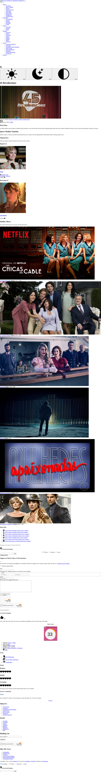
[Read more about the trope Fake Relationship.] (4, 657)
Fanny (1, 171)
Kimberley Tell (4, 174)
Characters (20, 119)
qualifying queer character (63, 563)
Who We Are (6, 706)
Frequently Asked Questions (9, 709)
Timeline (16, 119)
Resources (5, 713)
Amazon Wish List (7, 714)
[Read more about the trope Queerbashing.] (4, 662)
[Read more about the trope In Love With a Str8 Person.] (4, 659)
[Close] (3, 2)
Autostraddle (6, 752)
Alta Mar (2, 387)
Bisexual (8, 176)
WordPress (27, 761)
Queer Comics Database (8, 756)
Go (15, 553)
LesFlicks (5, 754)
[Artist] (4, 177)
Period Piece (14, 648)
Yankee (1, 438)
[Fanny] (13, 169)
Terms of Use (6, 710)
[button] (1, 67)
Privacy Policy (6, 712)
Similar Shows (26, 119)
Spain (8, 644)
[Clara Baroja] (13, 212)
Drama (8, 648)
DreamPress (45, 761)
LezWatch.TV (15, 761)
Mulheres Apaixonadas (5, 493)
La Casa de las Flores (5, 335)
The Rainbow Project (8, 758)
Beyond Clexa (6, 753)
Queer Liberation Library (9, 757)
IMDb (6, 649)
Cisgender (2, 176)
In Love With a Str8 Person (12, 659)
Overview (11, 119)
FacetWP (33, 761)
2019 (8, 646)
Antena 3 (10, 642)
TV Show (12, 645)
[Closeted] (4, 218)
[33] (50, 640)
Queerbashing (9, 662)
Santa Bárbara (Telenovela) (6, 524)
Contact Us (5, 708)
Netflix (11, 122)
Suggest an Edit (4, 555)
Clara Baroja (3, 215)
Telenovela (19, 648)
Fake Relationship (10, 657)
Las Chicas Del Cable (5, 280)
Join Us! (50, 700)
